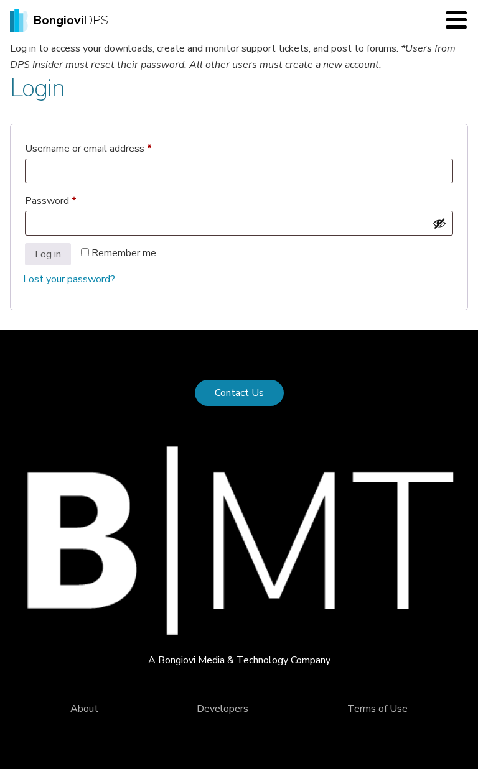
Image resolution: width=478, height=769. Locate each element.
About (84, 709)
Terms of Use (377, 709)
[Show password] (439, 223)
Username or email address (88, 148)
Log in (48, 254)
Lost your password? (69, 279)
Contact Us (239, 393)
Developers (222, 709)
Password (51, 201)
